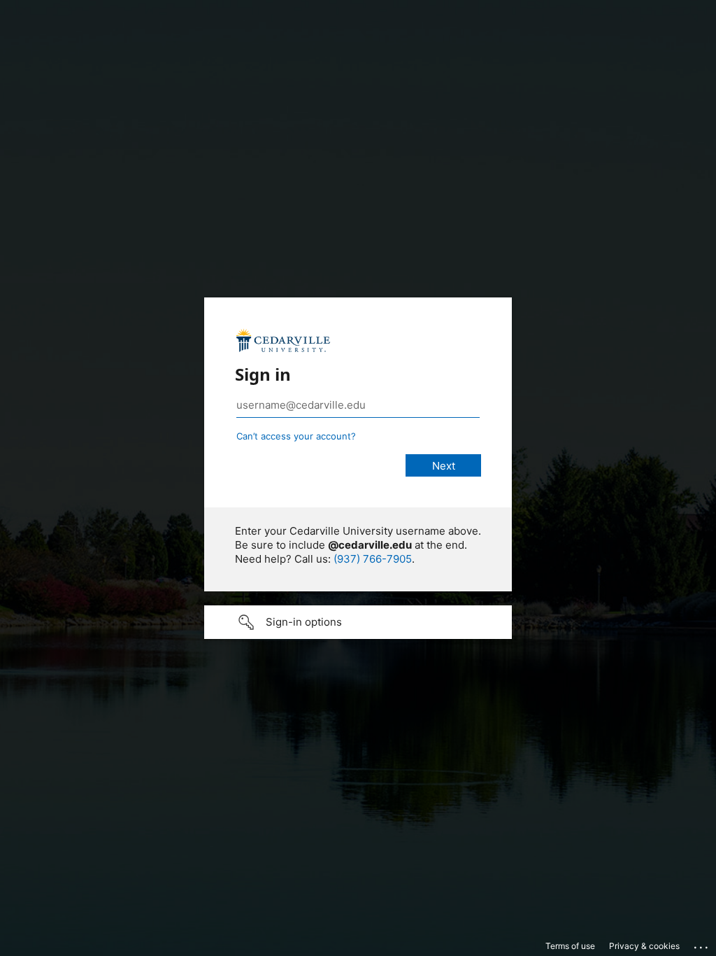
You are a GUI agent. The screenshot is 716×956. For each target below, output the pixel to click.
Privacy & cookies (644, 946)
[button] (358, 622)
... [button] (702, 944)
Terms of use (570, 946)
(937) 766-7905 (373, 558)
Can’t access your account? (296, 436)
